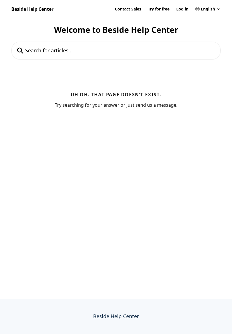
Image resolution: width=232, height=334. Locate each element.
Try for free (158, 9)
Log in (182, 9)
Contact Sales (128, 9)
